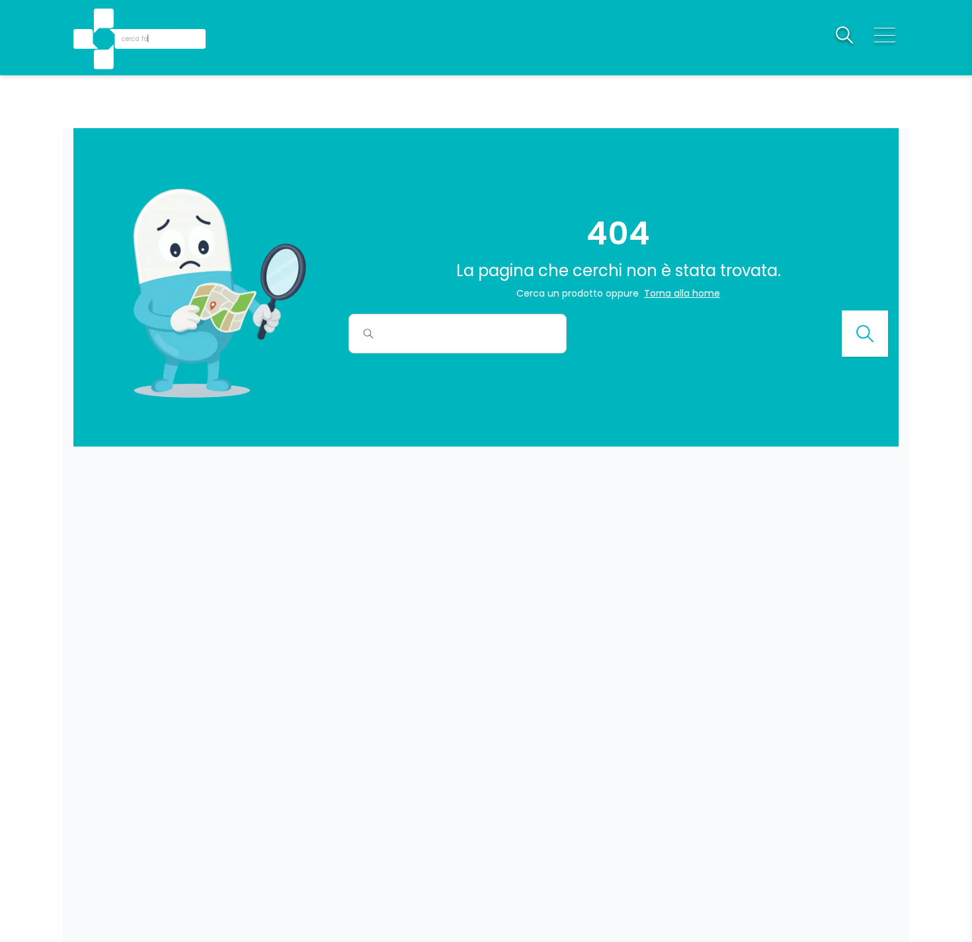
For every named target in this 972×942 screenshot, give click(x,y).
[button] (105, 20)
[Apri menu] (885, 35)
